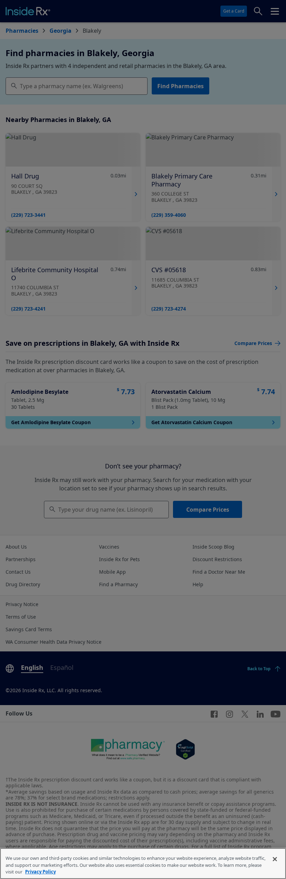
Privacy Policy (40, 872)
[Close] (275, 859)
